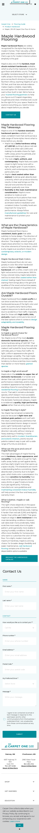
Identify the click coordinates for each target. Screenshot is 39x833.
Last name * (7, 600)
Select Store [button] (18, 14)
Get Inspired (11, 791)
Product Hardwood (12, 27)
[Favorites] (31, 4)
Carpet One (5, 24)
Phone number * (9, 635)
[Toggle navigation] (3, 4)
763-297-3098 (10, 766)
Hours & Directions (10, 768)
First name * (7, 586)
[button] (27, 4)
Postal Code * (8, 664)
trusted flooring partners (17, 95)
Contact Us (11, 115)
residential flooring (9, 390)
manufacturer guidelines (15, 213)
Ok (19, 825)
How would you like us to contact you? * (18, 622)
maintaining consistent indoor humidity (18, 490)
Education (10, 801)
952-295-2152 (29, 764)
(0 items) (35, 4)
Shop (7, 782)
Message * (6, 691)
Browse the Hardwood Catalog (16, 558)
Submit (19, 734)
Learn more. (15, 821)
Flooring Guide (19, 24)
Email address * (8, 650)
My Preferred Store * (10, 678)
